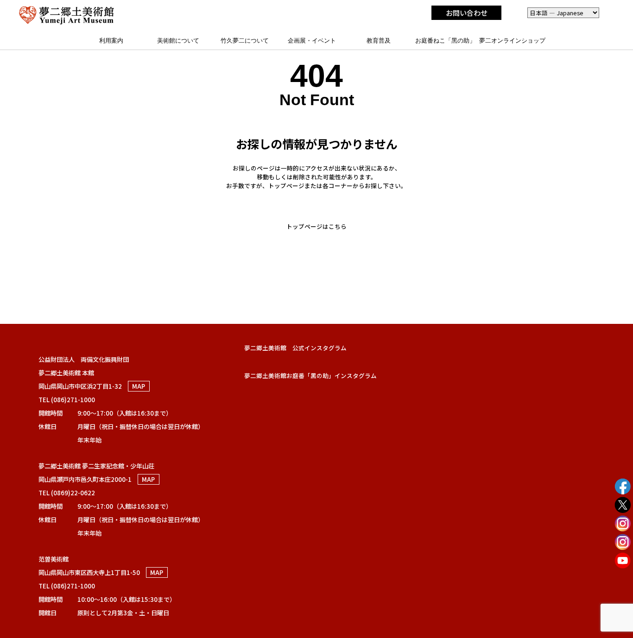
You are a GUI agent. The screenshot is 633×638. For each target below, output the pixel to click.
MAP (138, 386)
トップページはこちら (316, 226)
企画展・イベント (312, 41)
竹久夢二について (245, 41)
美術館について (178, 41)
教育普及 (379, 41)
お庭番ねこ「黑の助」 (445, 41)
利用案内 (111, 41)
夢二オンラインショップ (512, 41)
